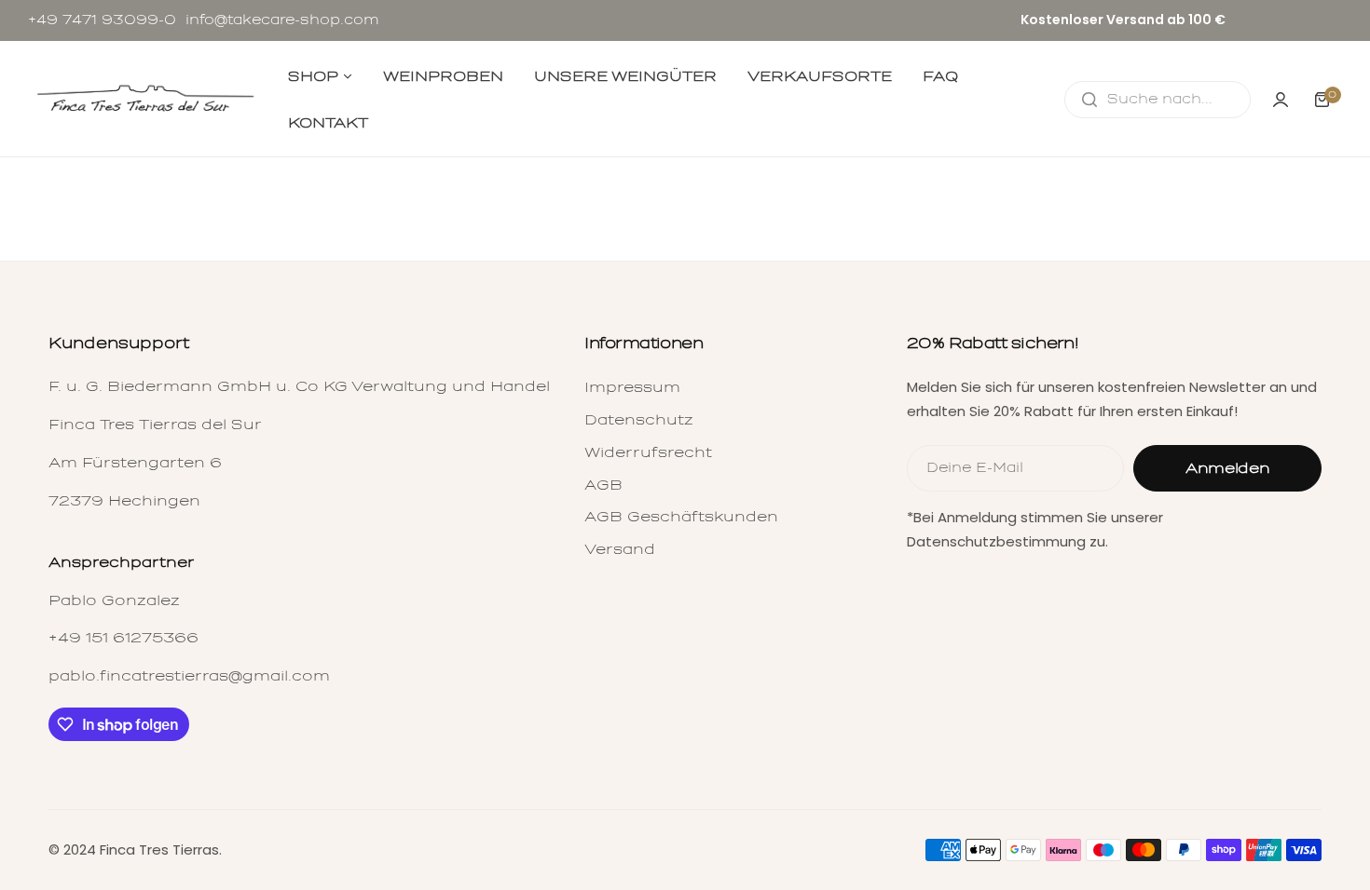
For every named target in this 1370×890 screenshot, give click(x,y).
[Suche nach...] (1089, 99)
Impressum (632, 387)
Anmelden (1227, 468)
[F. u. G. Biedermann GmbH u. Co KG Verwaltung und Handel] (144, 100)
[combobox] (1157, 99)
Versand (619, 549)
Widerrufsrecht (648, 452)
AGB (603, 485)
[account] (1280, 99)
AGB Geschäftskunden (681, 516)
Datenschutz (638, 419)
